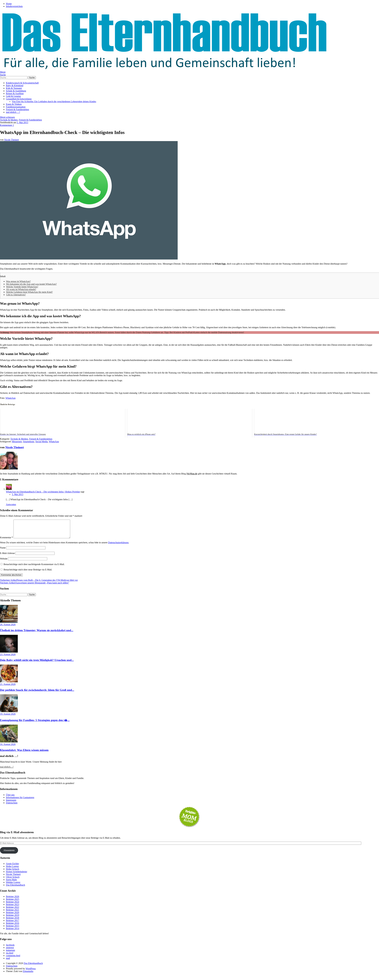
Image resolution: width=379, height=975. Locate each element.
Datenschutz (11, 802)
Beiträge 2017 (12, 920)
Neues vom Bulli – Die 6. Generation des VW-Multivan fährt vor (39, 580)
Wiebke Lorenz (13, 882)
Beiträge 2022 (12, 907)
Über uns (10, 795)
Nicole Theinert (11, 139)
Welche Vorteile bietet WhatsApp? (22, 286)
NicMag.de (191, 473)
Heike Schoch (12, 869)
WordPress (31, 968)
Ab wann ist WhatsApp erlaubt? (21, 289)
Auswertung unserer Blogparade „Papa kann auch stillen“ (34, 583)
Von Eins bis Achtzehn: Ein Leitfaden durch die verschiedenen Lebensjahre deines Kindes (54, 101)
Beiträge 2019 (12, 915)
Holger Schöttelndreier (16, 871)
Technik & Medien (9, 120)
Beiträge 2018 (12, 918)
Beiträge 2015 (12, 926)
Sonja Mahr (11, 879)
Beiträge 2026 (12, 896)
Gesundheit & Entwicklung (19, 99)
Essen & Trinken (14, 104)
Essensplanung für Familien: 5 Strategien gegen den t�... (35, 720)
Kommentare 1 (7, 125)
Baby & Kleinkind (14, 85)
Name (3, 547)
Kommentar (6, 537)
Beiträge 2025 (12, 899)
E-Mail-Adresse (7, 553)
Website (3, 558)
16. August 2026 (8, 744)
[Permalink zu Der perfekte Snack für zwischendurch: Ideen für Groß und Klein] (9, 681)
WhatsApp (10, 398)
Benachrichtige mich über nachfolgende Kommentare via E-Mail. (34, 564)
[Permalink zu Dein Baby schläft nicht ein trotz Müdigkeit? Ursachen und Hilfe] (9, 651)
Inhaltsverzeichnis (14, 6)
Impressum (11, 800)
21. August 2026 (8, 684)
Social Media (41, 441)
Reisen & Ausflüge (15, 93)
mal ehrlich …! (13, 112)
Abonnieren (9, 850)
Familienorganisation (15, 107)
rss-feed (9, 953)
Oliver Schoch (12, 877)
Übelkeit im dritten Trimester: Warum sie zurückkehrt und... (36, 630)
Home (9, 3)
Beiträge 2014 (12, 928)
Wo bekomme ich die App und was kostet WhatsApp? (31, 284)
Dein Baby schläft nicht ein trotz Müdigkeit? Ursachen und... (37, 660)
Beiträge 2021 (12, 910)
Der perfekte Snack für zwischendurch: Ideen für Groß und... (37, 690)
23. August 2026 (8, 654)
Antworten (11, 504)
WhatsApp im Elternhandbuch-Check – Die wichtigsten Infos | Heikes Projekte (43, 491)
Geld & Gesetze (13, 96)
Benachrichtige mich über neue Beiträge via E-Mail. (28, 569)
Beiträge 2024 (12, 902)
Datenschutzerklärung (118, 542)
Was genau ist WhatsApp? (18, 281)
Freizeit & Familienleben (17, 109)
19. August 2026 (8, 714)
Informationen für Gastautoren (20, 797)
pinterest (10, 947)
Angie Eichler (12, 863)
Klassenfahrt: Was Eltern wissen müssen (24, 750)
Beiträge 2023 (12, 904)
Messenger (17, 441)
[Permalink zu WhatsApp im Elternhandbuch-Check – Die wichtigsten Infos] (89, 258)
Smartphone (28, 441)
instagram (10, 950)
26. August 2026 (8, 624)
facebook (10, 945)
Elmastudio (28, 971)
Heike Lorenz (12, 866)
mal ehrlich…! (6, 767)
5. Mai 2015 (22, 122)
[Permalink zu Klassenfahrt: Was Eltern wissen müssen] (9, 741)
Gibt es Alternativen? (16, 294)
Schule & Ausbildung (16, 91)
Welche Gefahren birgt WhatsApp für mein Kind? (29, 292)
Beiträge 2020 (12, 912)
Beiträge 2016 (12, 923)
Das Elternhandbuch (15, 885)
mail (8, 958)
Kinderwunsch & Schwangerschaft (22, 83)
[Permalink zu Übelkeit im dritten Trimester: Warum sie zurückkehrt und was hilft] (9, 622)
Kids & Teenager (14, 88)
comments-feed (13, 955)
